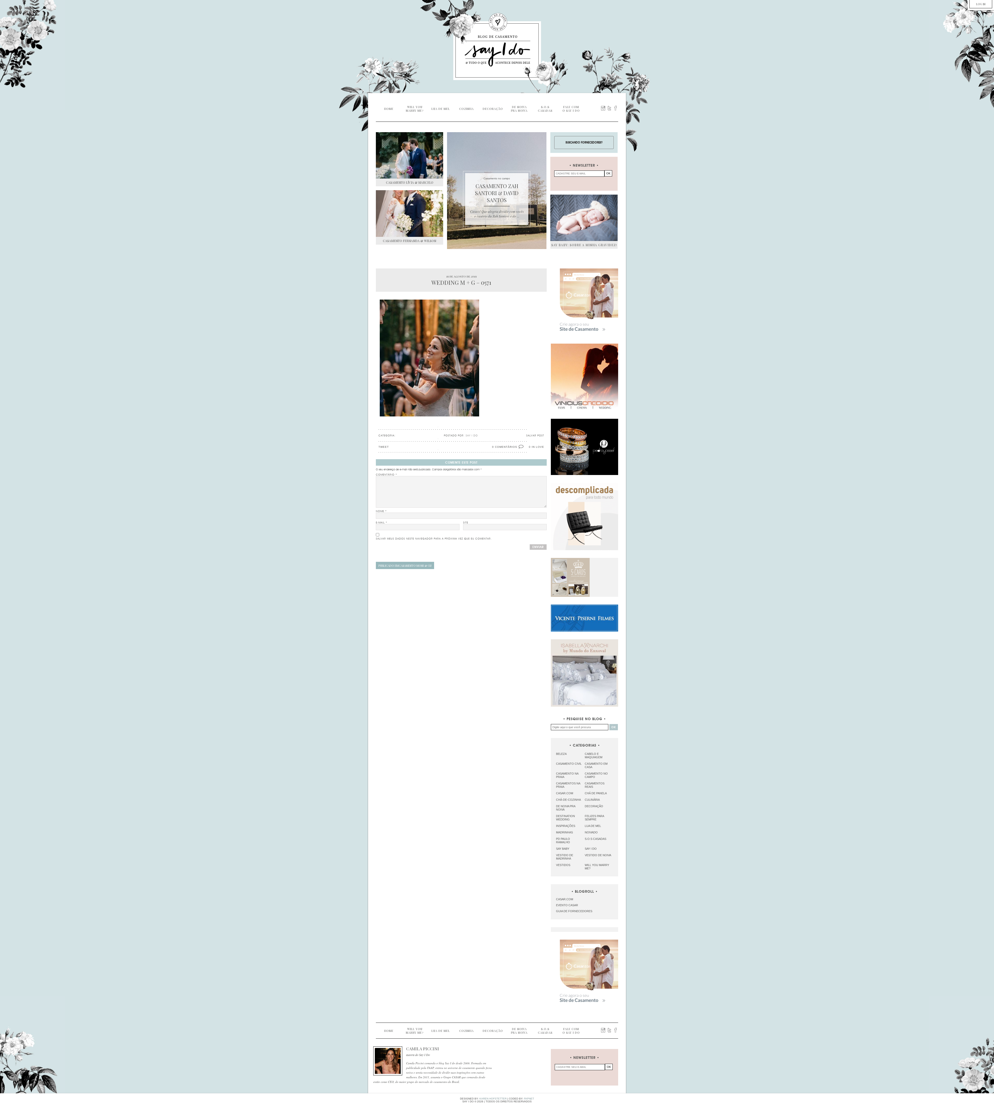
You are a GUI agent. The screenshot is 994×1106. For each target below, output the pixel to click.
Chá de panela (596, 793)
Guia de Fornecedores (574, 911)
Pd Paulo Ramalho (563, 840)
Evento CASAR (567, 905)
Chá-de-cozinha (568, 799)
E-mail (381, 522)
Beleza (561, 753)
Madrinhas (564, 832)
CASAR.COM (564, 899)
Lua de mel (593, 825)
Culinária (592, 799)
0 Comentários (504, 446)
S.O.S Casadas (595, 838)
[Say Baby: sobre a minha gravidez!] (584, 218)
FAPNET (529, 1098)
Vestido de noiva (598, 855)
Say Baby (562, 848)
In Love (538, 446)
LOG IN (980, 4)
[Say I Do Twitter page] (609, 108)
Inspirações (565, 825)
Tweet (383, 446)
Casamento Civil (569, 763)
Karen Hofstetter (493, 1098)
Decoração (594, 806)
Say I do (591, 848)
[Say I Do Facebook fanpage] (615, 108)
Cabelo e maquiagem (593, 755)
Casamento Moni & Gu (405, 566)
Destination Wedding (565, 817)
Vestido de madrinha (564, 857)
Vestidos (563, 865)
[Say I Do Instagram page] (603, 108)
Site (465, 522)
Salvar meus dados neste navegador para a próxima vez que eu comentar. (434, 538)
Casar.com (564, 793)
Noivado (591, 832)
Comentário (386, 474)
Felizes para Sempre (594, 817)
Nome (381, 511)
